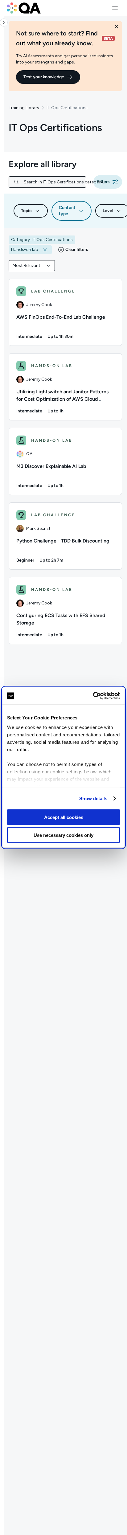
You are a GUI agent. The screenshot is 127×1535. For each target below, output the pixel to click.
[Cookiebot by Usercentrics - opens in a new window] (93, 696)
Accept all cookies (63, 817)
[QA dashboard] (23, 8)
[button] (115, 8)
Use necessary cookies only (63, 835)
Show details (93, 798)
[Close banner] (116, 26)
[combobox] (32, 265)
